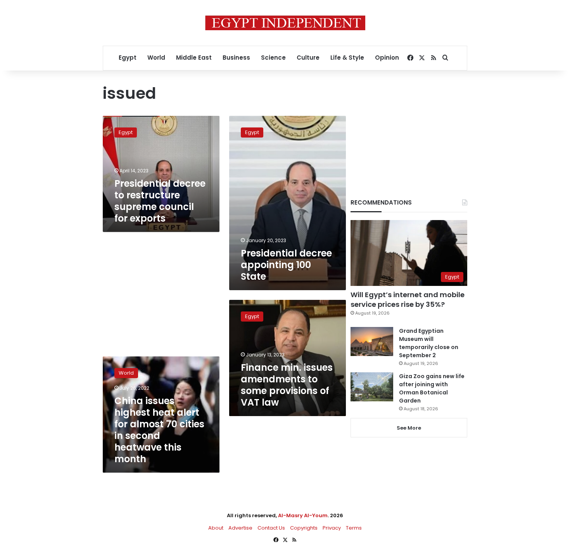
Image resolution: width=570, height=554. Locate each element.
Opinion (387, 57)
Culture (308, 57)
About (215, 528)
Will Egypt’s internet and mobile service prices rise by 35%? (408, 299)
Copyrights (304, 528)
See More (409, 428)
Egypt (127, 57)
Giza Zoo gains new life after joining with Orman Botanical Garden (432, 388)
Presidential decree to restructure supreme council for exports (160, 201)
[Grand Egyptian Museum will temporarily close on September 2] (372, 341)
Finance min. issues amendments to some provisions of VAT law (287, 385)
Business (236, 57)
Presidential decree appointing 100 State (286, 265)
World (156, 57)
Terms (354, 528)
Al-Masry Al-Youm (303, 515)
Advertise (240, 528)
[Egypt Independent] (285, 22)
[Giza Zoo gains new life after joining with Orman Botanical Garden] (372, 386)
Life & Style (347, 57)
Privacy (332, 528)
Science (273, 57)
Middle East (194, 57)
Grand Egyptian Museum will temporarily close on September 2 (428, 343)
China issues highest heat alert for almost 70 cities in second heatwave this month (159, 429)
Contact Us (271, 528)
